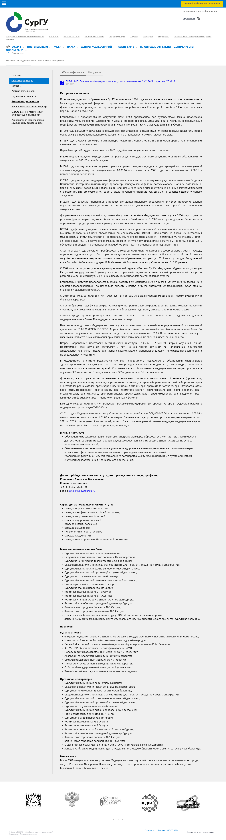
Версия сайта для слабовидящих (200, 11)
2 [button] (118, 819)
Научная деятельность (24, 96)
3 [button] (122, 819)
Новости (16, 75)
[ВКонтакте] (149, 832)
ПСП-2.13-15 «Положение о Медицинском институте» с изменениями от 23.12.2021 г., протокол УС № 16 (120, 81)
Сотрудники (94, 72)
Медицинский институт (31, 61)
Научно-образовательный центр (29, 107)
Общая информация (54, 61)
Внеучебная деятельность (25, 101)
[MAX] (175, 832)
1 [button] (113, 819)
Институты (11, 61)
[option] (45, 800)
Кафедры (16, 86)
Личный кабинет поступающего (202, 3)
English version (189, 19)
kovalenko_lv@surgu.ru (81, 490)
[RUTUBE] (169, 832)
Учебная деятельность (23, 91)
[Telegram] (161, 832)
